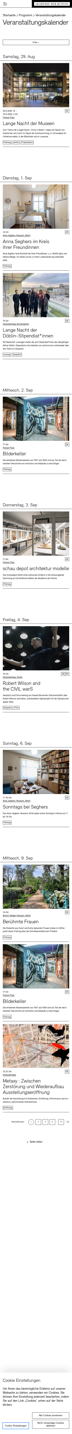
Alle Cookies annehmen (50, 1415)
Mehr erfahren (36, 104)
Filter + (36, 43)
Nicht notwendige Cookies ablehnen (50, 1424)
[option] (31, 1122)
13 (61, 1122)
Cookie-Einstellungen (16, 1426)
